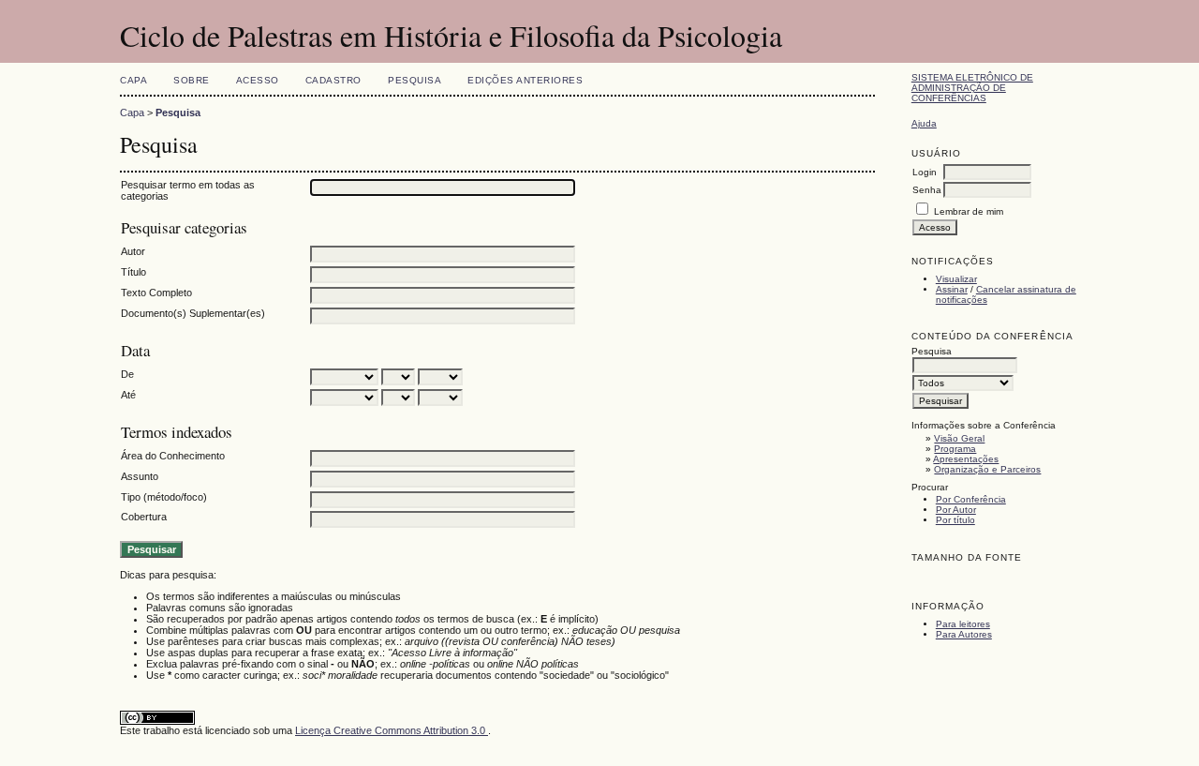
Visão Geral (959, 438)
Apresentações (966, 459)
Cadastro (333, 80)
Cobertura (144, 516)
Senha (926, 190)
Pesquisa (414, 80)
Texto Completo (156, 292)
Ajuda (924, 123)
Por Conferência (971, 499)
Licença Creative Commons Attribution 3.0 (391, 730)
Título (133, 272)
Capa (133, 80)
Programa (955, 448)
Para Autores (964, 634)
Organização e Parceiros (987, 469)
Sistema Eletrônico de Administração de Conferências (972, 87)
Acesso (257, 80)
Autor (133, 251)
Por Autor (956, 509)
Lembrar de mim (968, 211)
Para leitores (963, 624)
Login (924, 172)
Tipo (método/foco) (164, 497)
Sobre (191, 80)
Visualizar (956, 279)
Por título (955, 520)
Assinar (952, 289)
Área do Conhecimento (173, 455)
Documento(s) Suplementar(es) (193, 313)
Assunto (139, 476)
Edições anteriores (525, 80)
